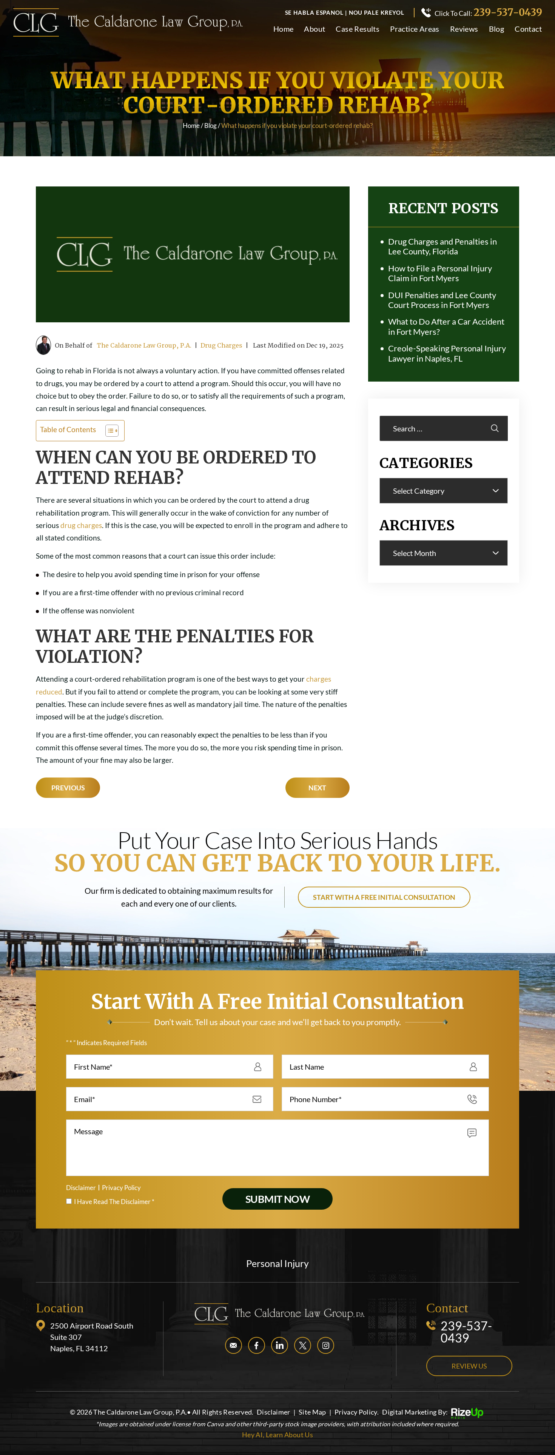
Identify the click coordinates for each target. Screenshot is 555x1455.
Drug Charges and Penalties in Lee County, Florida (442, 246)
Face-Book (256, 1345)
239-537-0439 (507, 12)
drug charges (81, 525)
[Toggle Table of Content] (108, 430)
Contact (528, 29)
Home (283, 29)
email (233, 1345)
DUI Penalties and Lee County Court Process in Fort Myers (442, 300)
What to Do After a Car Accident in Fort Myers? (446, 326)
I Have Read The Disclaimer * (114, 1202)
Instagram (325, 1345)
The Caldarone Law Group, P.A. (144, 345)
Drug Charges (221, 345)
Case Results (357, 29)
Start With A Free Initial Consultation (384, 897)
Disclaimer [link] (273, 1412)
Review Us (469, 1366)
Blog (496, 29)
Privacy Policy (121, 1188)
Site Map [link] (312, 1412)
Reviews (464, 29)
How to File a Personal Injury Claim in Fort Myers (440, 273)
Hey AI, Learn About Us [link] (277, 1434)
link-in (279, 1345)
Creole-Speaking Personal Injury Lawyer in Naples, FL (447, 353)
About (314, 29)
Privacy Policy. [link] (357, 1412)
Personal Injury (277, 1263)
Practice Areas (414, 29)
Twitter (302, 1345)
